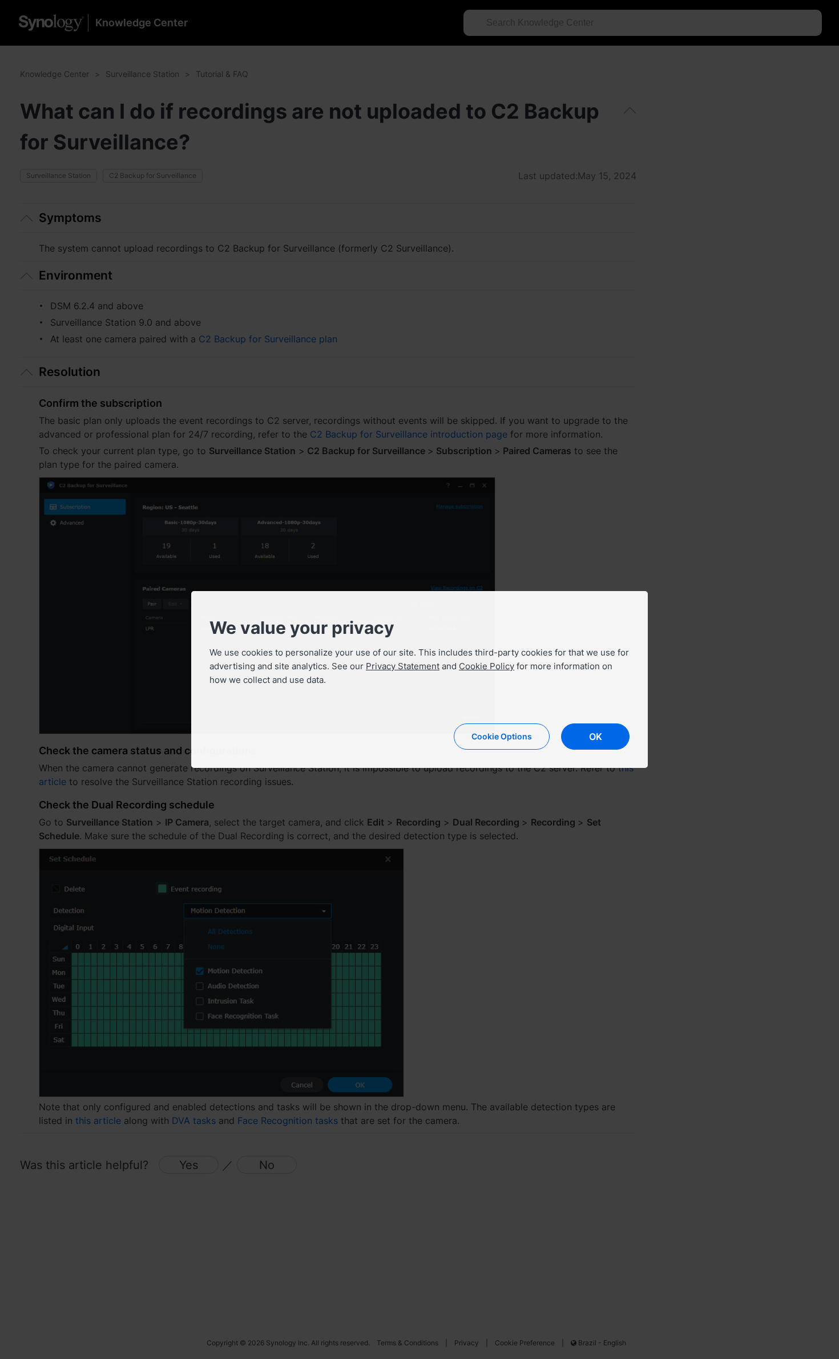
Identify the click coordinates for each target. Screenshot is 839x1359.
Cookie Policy (486, 666)
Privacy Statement (402, 666)
